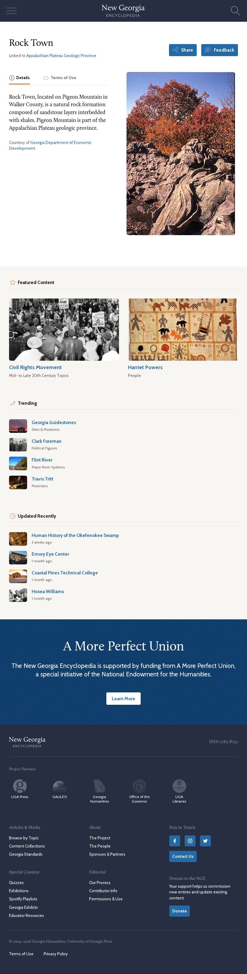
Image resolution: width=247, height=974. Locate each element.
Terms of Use (21, 953)
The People (100, 846)
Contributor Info (103, 890)
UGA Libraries (179, 798)
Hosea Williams (48, 591)
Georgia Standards (25, 854)
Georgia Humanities (99, 798)
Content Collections (27, 846)
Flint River (42, 460)
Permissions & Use (106, 898)
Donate (179, 911)
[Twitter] (205, 840)
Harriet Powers (145, 367)
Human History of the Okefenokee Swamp (75, 535)
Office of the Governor (139, 798)
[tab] (19, 78)
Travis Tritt (42, 479)
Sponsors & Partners (107, 854)
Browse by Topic (24, 837)
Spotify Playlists (23, 898)
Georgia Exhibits (23, 907)
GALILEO (59, 796)
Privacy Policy (56, 953)
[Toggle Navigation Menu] (11, 11)
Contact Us (183, 856)
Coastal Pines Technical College (65, 573)
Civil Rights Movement (35, 367)
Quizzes (16, 882)
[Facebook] (174, 840)
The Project (99, 837)
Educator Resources (26, 915)
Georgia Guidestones (54, 422)
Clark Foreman (46, 441)
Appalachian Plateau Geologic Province (61, 55)
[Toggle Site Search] (235, 11)
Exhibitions (19, 890)
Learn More (123, 698)
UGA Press (19, 796)
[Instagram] (190, 840)
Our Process (100, 882)
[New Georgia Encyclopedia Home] (123, 11)
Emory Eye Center (50, 554)
